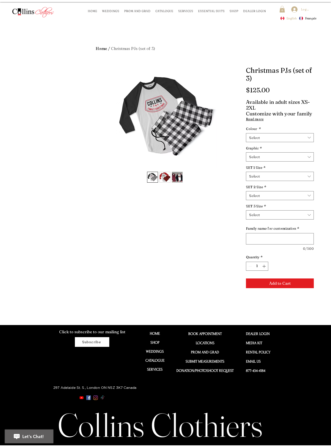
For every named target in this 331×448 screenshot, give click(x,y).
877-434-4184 (255, 370)
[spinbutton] (257, 266)
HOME (155, 333)
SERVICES (155, 369)
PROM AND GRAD (205, 352)
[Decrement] (250, 266)
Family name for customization (272, 228)
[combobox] (280, 137)
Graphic (254, 148)
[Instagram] (95, 397)
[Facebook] (88, 397)
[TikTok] (102, 397)
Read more (255, 119)
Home (101, 48)
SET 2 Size (256, 187)
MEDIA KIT (254, 343)
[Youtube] (81, 397)
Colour (253, 129)
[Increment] (264, 266)
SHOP (154, 342)
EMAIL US (253, 361)
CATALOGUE (155, 360)
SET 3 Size (256, 206)
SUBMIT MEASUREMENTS (205, 361)
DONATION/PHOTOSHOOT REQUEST (205, 370)
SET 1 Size (256, 167)
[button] (282, 9)
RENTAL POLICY (257, 352)
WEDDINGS (155, 351)
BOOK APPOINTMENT (205, 334)
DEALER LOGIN (257, 334)
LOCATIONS (205, 343)
